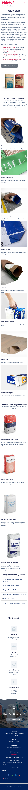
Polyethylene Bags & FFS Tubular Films (12, 763)
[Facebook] (8, 775)
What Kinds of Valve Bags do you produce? (12, 580)
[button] (6, 778)
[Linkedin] (16, 775)
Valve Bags (14, 754)
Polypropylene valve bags (9, 51)
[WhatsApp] (12, 775)
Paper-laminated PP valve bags (10, 54)
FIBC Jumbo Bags (14, 767)
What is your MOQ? (8, 598)
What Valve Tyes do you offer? (11, 585)
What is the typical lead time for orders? (14, 603)
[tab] (14, 580)
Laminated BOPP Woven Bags (14, 757)
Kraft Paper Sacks (14, 760)
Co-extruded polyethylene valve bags (12, 59)
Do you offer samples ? (9, 590)
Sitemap (4, 770)
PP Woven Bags (14, 752)
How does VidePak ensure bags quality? (14, 594)
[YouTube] (19, 775)
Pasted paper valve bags (9, 47)
